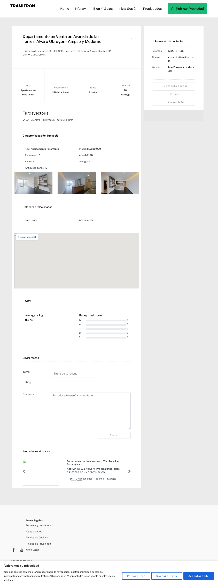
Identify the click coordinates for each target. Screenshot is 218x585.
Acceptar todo (198, 576)
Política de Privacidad (38, 543)
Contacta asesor (175, 85)
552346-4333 (176, 51)
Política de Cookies (37, 537)
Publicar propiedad (189, 8)
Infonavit (81, 8)
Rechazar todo (166, 576)
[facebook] (13, 549)
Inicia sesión (128, 8)
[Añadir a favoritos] (131, 38)
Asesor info (175, 102)
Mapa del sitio (34, 531)
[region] (109, 573)
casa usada (31, 220)
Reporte (175, 94)
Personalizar (136, 576)
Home (64, 8)
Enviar (114, 435)
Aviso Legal (32, 549)
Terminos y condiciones (39, 525)
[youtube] (21, 549)
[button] (23, 471)
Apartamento (86, 220)
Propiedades (152, 8)
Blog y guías (103, 8)
